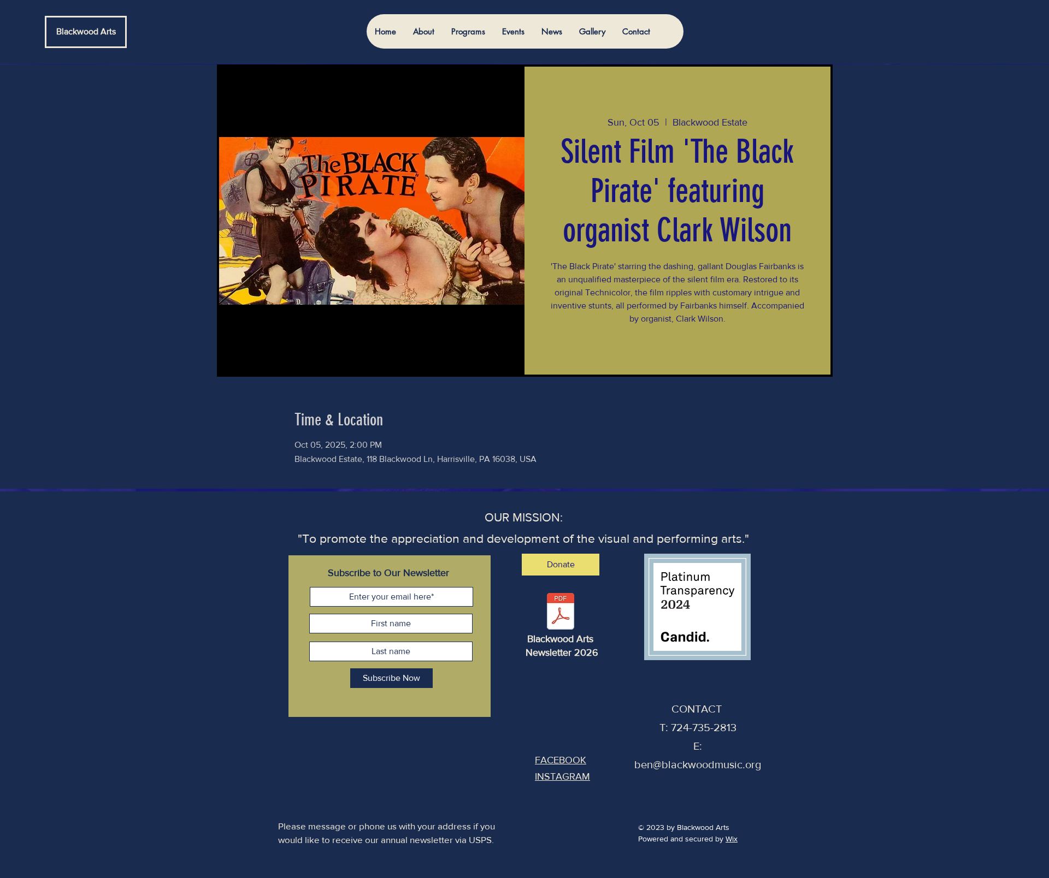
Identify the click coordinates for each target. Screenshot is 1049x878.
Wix (732, 838)
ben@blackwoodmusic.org (697, 764)
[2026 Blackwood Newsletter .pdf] (560, 613)
